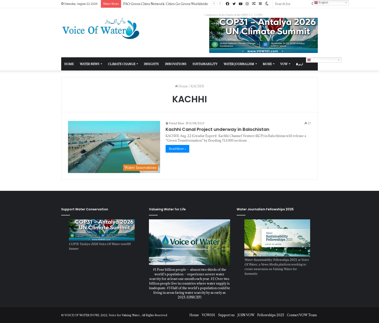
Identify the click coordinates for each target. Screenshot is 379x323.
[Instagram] (247, 4)
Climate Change (121, 64)
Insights (151, 64)
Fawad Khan (176, 123)
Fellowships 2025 (270, 315)
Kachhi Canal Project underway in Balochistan (217, 129)
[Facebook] (227, 4)
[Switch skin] (267, 4)
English (316, 59)
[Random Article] (253, 4)
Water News (89, 64)
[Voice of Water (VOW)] (101, 28)
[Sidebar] (260, 4)
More (267, 64)
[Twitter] (234, 4)
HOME (69, 64)
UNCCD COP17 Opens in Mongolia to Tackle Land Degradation (171, 4)
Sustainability (205, 64)
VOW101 (208, 315)
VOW (284, 64)
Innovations (175, 64)
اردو (300, 64)
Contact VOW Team (302, 315)
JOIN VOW (246, 315)
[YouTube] (240, 4)
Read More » (177, 149)
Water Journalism (239, 64)
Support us (226, 315)
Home (183, 86)
